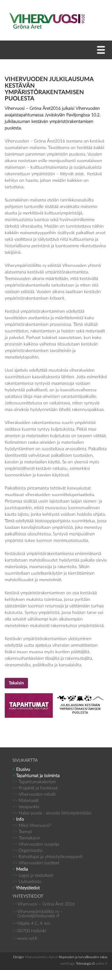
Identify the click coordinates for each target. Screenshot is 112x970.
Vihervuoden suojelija (35, 844)
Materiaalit (25, 801)
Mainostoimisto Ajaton (41, 957)
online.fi (101, 963)
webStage (67, 963)
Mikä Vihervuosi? (31, 825)
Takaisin (16, 683)
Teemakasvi (26, 838)
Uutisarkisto (26, 882)
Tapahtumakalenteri (34, 782)
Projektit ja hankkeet (35, 788)
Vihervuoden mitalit (34, 794)
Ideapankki (25, 807)
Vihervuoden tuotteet (35, 863)
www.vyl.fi (27, 938)
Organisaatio (27, 850)
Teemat (22, 832)
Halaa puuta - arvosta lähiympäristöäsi (51, 813)
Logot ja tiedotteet (32, 875)
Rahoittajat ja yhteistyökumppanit (47, 857)
